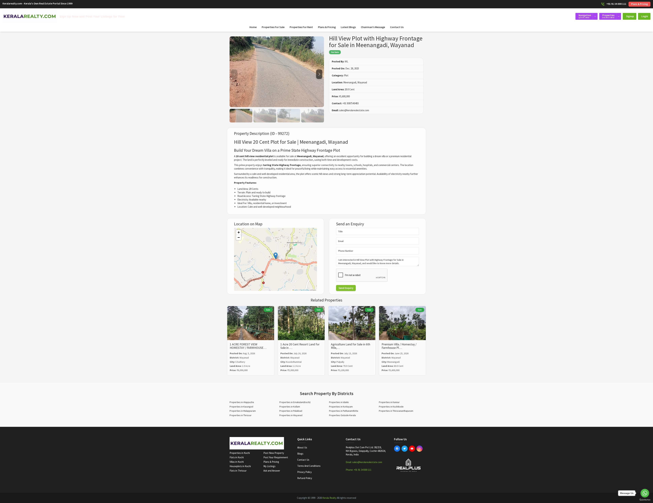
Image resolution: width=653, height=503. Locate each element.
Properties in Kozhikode (391, 406)
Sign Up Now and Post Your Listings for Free (92, 16)
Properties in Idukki (339, 402)
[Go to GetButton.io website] (644, 500)
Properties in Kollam (289, 406)
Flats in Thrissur (238, 470)
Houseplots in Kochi (240, 466)
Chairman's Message (373, 27)
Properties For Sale (273, 27)
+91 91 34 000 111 (616, 3)
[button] (319, 74)
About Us (302, 447)
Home (253, 27)
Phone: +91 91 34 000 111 (358, 469)
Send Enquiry (346, 288)
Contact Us (397, 27)
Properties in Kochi (240, 453)
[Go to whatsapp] (645, 493)
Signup (630, 16)
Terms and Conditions (309, 465)
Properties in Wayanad (290, 415)
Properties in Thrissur (241, 415)
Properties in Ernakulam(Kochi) (295, 402)
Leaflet (296, 290)
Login (644, 16)
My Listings (269, 466)
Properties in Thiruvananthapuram (396, 410)
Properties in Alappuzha (242, 402)
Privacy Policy (304, 472)
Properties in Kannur (389, 402)
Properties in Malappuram (243, 410)
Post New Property (273, 453)
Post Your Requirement (275, 457)
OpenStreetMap (304, 290)
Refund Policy (304, 478)
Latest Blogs (348, 27)
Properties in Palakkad (290, 410)
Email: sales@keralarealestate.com (364, 462)
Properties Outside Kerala (342, 415)
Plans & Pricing (639, 4)
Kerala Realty (329, 497)
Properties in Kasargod (241, 406)
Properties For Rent (301, 27)
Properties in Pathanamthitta (343, 410)
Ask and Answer (271, 470)
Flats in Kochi (237, 457)
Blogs (300, 453)
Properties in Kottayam (341, 406)
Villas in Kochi (237, 461)
